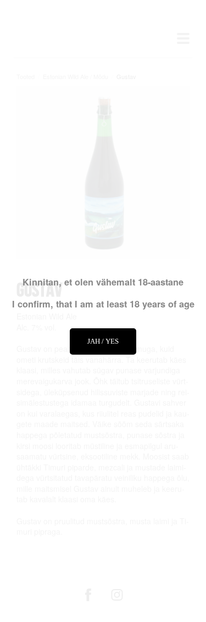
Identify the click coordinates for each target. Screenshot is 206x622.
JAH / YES (103, 341)
